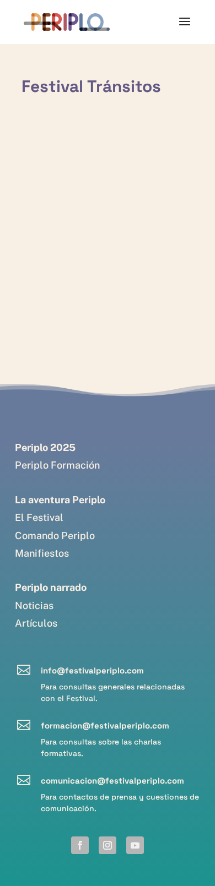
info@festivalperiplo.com (92, 670)
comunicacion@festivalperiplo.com (112, 780)
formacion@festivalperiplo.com (105, 725)
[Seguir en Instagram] (107, 845)
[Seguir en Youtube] (135, 845)
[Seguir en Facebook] (80, 845)
